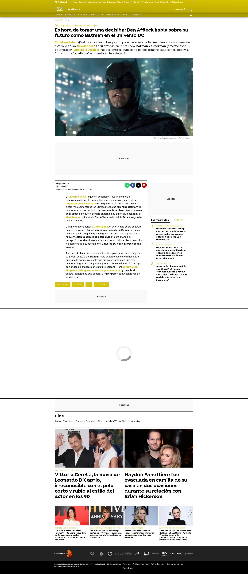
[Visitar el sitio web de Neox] (110, 554)
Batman (78, 284)
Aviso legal (127, 564)
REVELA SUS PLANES (134, 528)
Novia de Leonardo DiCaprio (112, 2)
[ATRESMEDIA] (63, 553)
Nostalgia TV (113, 15)
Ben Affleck (85, 46)
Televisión (70, 15)
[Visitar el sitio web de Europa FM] (155, 554)
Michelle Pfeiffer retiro (132, 2)
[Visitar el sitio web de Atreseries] (137, 554)
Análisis (126, 15)
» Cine (66, 20)
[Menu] (190, 15)
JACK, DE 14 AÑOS (163, 264)
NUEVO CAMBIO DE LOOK (67, 470)
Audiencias (137, 15)
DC (88, 284)
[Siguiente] (192, 2)
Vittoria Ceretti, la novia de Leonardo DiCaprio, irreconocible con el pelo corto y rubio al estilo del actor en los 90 (87, 485)
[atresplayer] (179, 10)
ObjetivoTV (58, 20)
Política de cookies (158, 564)
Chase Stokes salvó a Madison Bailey (168, 2)
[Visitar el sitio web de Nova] (119, 554)
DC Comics (101, 284)
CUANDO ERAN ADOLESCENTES (169, 226)
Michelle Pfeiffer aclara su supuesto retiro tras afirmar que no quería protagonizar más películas (140, 534)
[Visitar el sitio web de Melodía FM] (164, 554)
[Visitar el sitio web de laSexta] (101, 554)
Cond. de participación (174, 564)
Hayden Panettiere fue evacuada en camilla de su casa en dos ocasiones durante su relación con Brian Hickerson (171, 253)
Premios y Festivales (88, 15)
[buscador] (190, 10)
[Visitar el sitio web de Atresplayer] (176, 554)
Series (59, 15)
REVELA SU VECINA (164, 245)
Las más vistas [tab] (160, 220)
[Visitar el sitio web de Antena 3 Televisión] (92, 554)
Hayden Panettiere (94, 2)
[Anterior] (71, 2)
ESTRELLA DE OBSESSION (66, 528)
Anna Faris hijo (147, 2)
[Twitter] (57, 186)
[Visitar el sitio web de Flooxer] (189, 554)
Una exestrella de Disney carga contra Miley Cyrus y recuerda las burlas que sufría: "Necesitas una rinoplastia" (171, 234)
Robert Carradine (79, 2)
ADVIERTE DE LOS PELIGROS (172, 528)
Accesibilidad (128, 568)
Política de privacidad (141, 564)
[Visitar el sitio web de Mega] (128, 554)
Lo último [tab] (177, 220)
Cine (103, 15)
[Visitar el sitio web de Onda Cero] (146, 554)
